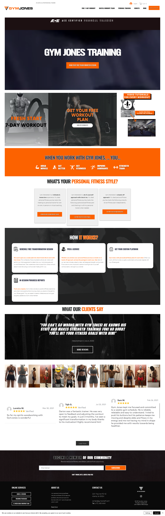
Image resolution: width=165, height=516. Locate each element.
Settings (147, 513)
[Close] (163, 512)
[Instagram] (141, 496)
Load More (82, 443)
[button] (144, 4)
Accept (157, 513)
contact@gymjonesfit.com (101, 501)
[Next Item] (157, 376)
